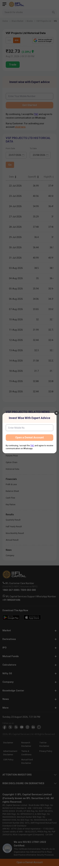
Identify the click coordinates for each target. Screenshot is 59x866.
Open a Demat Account (29, 437)
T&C (32, 445)
